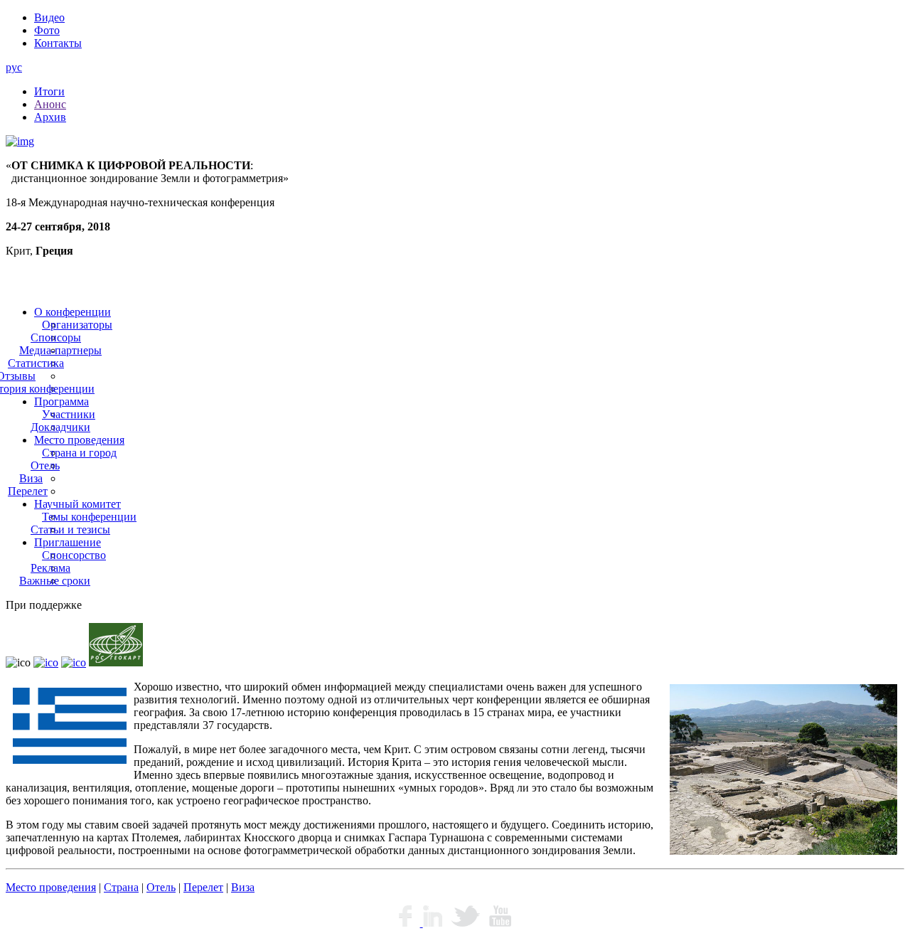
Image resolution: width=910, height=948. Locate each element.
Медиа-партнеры (60, 350)
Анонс (50, 104)
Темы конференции (89, 517)
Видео (49, 17)
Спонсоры (56, 337)
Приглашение (67, 542)
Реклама (50, 568)
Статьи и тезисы (70, 529)
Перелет (28, 491)
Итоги (49, 91)
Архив (50, 117)
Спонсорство (74, 555)
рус (14, 67)
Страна (121, 887)
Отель (45, 465)
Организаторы (77, 325)
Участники (68, 414)
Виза (31, 478)
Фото (47, 30)
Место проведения (79, 440)
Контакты (58, 43)
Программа (61, 401)
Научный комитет (77, 504)
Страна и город (79, 453)
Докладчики (60, 427)
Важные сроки (54, 581)
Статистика (36, 363)
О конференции (72, 312)
